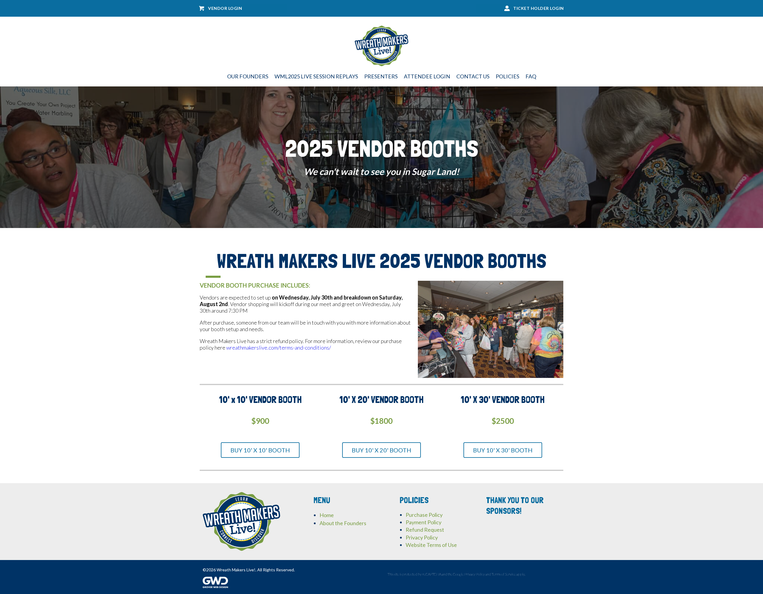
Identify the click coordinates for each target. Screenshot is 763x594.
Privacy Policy (422, 537)
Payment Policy (423, 522)
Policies (507, 76)
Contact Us (472, 76)
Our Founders (247, 76)
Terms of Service (503, 574)
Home (327, 515)
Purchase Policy (424, 514)
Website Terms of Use (431, 545)
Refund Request (425, 529)
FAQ (530, 76)
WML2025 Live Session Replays (316, 76)
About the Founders (343, 523)
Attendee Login (427, 76)
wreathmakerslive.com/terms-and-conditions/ (278, 347)
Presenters (381, 76)
